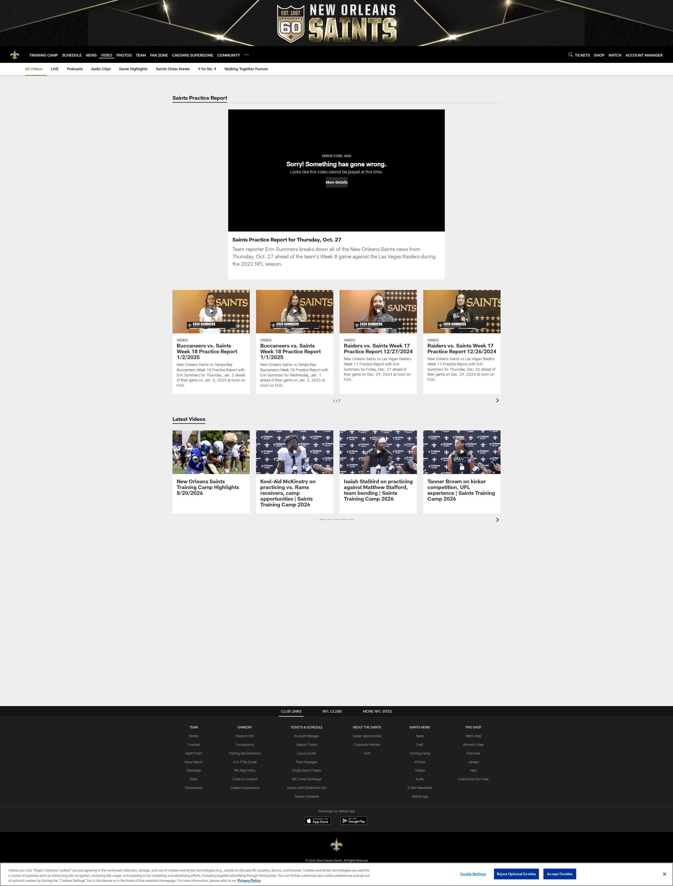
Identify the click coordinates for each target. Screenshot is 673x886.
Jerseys (473, 762)
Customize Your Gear (473, 779)
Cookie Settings (473, 874)
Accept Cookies (560, 874)
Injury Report (194, 762)
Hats (473, 770)
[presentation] (498, 401)
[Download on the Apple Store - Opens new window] (317, 821)
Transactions (193, 787)
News (420, 736)
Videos (420, 770)
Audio (420, 779)
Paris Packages (306, 762)
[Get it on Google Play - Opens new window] (354, 823)
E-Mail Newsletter (420, 787)
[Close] (664, 874)
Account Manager (306, 736)
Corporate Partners (367, 744)
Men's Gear (473, 736)
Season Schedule (306, 796)
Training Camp (420, 753)
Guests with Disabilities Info (306, 787)
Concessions (245, 744)
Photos (420, 762)
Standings (193, 770)
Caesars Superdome (245, 787)
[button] (337, 182)
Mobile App (420, 796)
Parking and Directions (245, 753)
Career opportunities (367, 736)
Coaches (193, 744)
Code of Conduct (245, 779)
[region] (336, 874)
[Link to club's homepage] (14, 54)
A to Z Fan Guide (245, 762)
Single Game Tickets (306, 770)
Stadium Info (245, 736)
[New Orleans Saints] (336, 845)
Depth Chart (193, 753)
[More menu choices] (246, 55)
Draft (419, 744)
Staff (367, 753)
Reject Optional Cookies (516, 874)
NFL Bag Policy (244, 770)
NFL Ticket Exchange (306, 779)
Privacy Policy (249, 880)
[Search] (571, 54)
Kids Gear (473, 753)
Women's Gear (473, 744)
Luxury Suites (306, 753)
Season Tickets (306, 744)
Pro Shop (474, 727)
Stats (193, 779)
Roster (193, 736)
